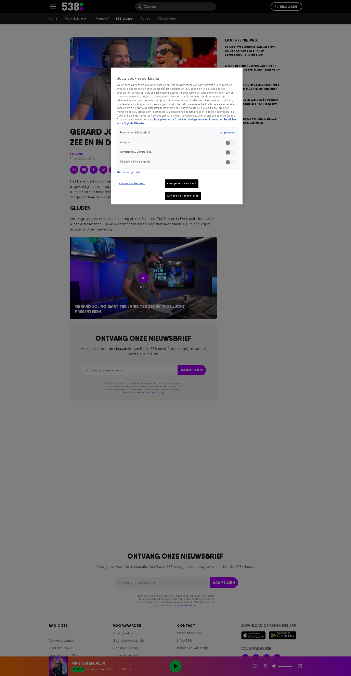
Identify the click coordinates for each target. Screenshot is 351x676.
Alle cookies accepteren (183, 195)
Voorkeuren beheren (132, 183)
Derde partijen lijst (128, 172)
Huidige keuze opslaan (181, 183)
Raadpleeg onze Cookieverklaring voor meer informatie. (188, 119)
